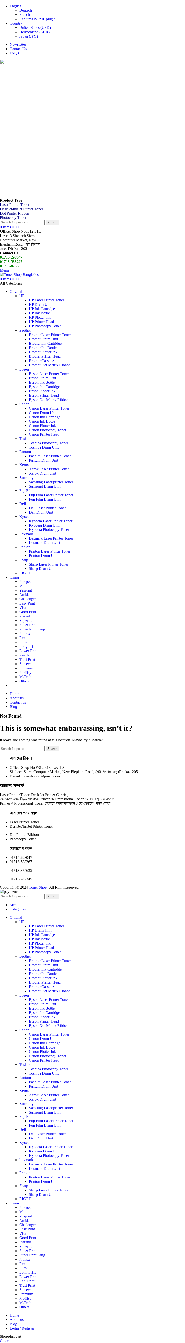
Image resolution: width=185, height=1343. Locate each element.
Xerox (24, 465)
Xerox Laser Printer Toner (49, 469)
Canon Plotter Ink (42, 426)
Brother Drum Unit (43, 339)
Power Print (28, 651)
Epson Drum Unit (42, 378)
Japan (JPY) (28, 36)
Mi (21, 586)
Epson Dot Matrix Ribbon (49, 400)
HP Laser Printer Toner (46, 300)
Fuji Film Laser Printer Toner (51, 495)
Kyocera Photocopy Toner (49, 530)
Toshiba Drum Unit (44, 447)
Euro (23, 642)
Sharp (23, 560)
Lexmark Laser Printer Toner (51, 538)
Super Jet (26, 620)
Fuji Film (26, 491)
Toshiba (25, 439)
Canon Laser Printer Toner (49, 408)
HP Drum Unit (40, 304)
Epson (24, 369)
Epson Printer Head (44, 395)
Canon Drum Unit (43, 413)
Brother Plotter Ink (43, 352)
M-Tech (25, 677)
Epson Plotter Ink (42, 391)
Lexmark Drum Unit (44, 543)
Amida (24, 594)
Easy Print (27, 603)
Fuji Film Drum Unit (44, 499)
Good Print (27, 612)
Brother (25, 330)
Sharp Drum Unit (42, 568)
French (24, 15)
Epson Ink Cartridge (44, 387)
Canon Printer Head (44, 434)
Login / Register (22, 1328)
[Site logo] (30, 196)
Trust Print (27, 659)
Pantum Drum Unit (43, 460)
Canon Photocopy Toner (47, 430)
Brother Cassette (41, 361)
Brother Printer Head (45, 356)
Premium (26, 668)
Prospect (25, 581)
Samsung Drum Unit (44, 486)
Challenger (27, 599)
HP (21, 296)
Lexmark (26, 534)
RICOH (25, 573)
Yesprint (25, 590)
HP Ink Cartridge (42, 309)
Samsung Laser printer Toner (51, 482)
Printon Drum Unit (43, 556)
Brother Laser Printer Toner (50, 335)
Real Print (26, 655)
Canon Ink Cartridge (44, 417)
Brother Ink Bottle (43, 348)
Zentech (25, 664)
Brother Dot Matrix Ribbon (50, 365)
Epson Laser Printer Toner (49, 374)
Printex (24, 633)
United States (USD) (35, 27)
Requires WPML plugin (37, 19)
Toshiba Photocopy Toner (48, 443)
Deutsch (25, 10)
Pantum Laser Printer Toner (50, 456)
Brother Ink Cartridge (45, 343)
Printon (24, 547)
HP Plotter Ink (40, 317)
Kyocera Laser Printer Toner (50, 521)
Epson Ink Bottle (42, 382)
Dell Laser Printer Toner (47, 508)
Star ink (25, 616)
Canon (24, 404)
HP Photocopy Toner (45, 326)
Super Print (27, 625)
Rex (22, 638)
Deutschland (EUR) (34, 32)
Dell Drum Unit (41, 512)
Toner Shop (38, 887)
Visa (22, 607)
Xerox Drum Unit (42, 473)
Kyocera (25, 517)
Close (4, 1341)
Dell (22, 504)
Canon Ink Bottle (42, 421)
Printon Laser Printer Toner (49, 551)
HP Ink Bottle (39, 313)
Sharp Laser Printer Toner (48, 564)
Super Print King (32, 629)
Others (24, 681)
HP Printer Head (41, 322)
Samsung (26, 478)
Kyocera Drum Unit (44, 525)
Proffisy (25, 672)
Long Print (27, 646)
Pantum (25, 452)
